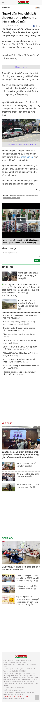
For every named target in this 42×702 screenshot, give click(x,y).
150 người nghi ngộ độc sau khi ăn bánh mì (26, 587)
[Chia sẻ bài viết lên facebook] (34, 26)
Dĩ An (7, 198)
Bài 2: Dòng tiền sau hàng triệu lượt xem (27, 475)
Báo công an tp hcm (18, 195)
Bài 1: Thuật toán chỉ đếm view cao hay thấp (27, 485)
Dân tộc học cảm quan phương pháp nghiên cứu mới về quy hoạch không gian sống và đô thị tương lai (20, 455)
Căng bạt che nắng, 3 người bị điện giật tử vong (28, 275)
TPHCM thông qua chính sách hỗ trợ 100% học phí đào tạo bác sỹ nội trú (27, 578)
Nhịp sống (7, 423)
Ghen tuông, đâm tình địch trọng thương (19, 334)
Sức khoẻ (7, 538)
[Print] (39, 26)
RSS (38, 7)
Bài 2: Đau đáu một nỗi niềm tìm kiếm (26, 464)
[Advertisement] (21, 400)
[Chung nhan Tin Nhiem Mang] (14, 698)
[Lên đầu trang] (37, 697)
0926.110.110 (13, 696)
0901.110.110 (23, 696)
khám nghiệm (26, 157)
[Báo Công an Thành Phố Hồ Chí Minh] (24, 2)
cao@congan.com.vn (14, 690)
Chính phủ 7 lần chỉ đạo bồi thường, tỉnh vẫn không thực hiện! (28, 303)
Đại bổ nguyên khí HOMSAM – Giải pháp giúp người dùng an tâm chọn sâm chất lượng (28, 601)
